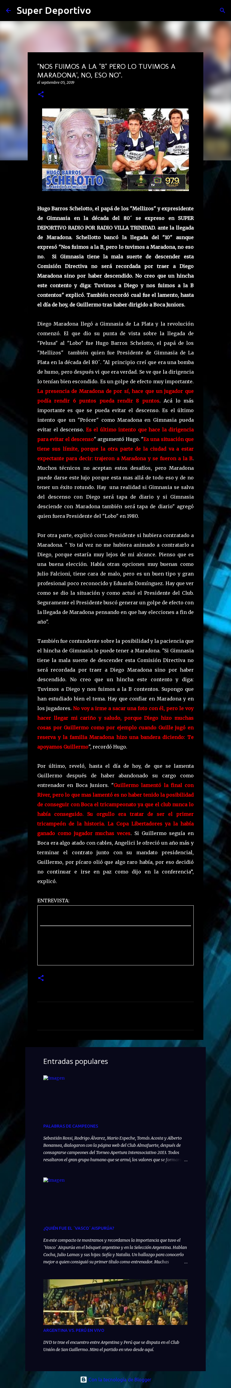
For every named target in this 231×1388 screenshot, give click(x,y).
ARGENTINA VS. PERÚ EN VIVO (73, 1330)
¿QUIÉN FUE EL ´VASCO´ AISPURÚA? (78, 1228)
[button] (41, 95)
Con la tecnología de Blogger (119, 1379)
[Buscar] (99, 10)
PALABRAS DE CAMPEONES (70, 1126)
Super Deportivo (54, 10)
